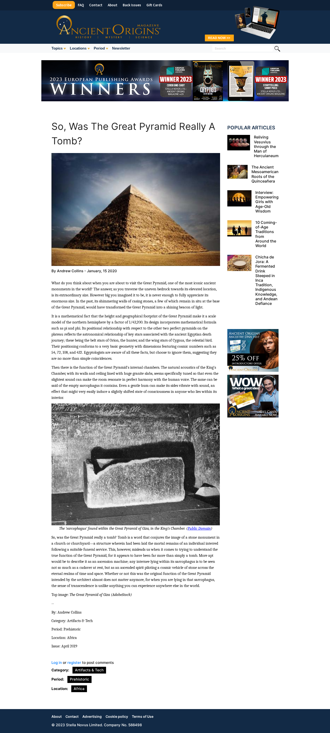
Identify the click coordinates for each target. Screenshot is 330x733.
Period (99, 48)
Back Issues (132, 5)
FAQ (81, 5)
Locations (78, 48)
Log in (56, 662)
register (74, 662)
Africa (79, 688)
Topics (57, 48)
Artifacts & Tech (89, 670)
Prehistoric (79, 679)
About (112, 5)
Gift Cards (154, 5)
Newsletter (121, 48)
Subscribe (64, 5)
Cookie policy (117, 716)
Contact (95, 5)
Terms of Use (142, 716)
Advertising (92, 716)
